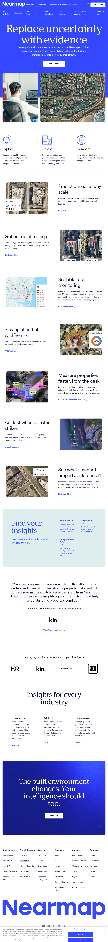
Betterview (7, 861)
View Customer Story (52, 630)
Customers (62, 5)
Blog (57, 861)
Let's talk (54, 816)
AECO (40, 861)
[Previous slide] (102, 606)
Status (75, 872)
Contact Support (79, 861)
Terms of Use (77, 882)
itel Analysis (25, 877)
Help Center (77, 855)
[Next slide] (5, 606)
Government (42, 866)
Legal (74, 877)
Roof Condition (11, 255)
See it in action (54, 64)
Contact (93, 855)
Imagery (23, 855)
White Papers (60, 872)
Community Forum (80, 866)
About (57, 855)
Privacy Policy (78, 888)
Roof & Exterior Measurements (71, 400)
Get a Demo (98, 5)
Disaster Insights (27, 866)
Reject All (80, 934)
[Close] (104, 934)
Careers (93, 872)
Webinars (59, 877)
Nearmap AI (63, 494)
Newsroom (59, 866)
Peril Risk (62, 211)
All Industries (42, 872)
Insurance (41, 855)
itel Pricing (24, 872)
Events (92, 877)
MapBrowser (8, 855)
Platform (53, 5)
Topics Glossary (61, 882)
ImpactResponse (12, 447)
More (14, 746)
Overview (18, 13)
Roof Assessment (65, 307)
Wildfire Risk (10, 351)
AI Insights (24, 861)
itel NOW (6, 866)
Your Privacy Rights (80, 929)
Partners (93, 866)
